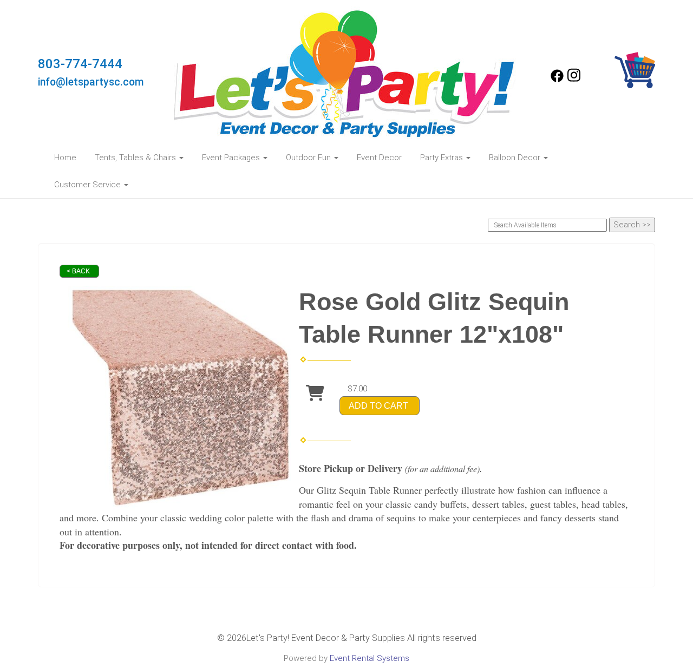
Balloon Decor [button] (515, 157)
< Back (78, 271)
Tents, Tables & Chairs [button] (136, 157)
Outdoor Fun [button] (309, 157)
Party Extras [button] (442, 157)
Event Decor (379, 157)
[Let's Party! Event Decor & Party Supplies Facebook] (557, 79)
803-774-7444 (80, 63)
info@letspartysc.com (91, 82)
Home (65, 157)
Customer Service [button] (88, 184)
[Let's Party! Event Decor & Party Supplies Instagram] (573, 79)
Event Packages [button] (232, 157)
